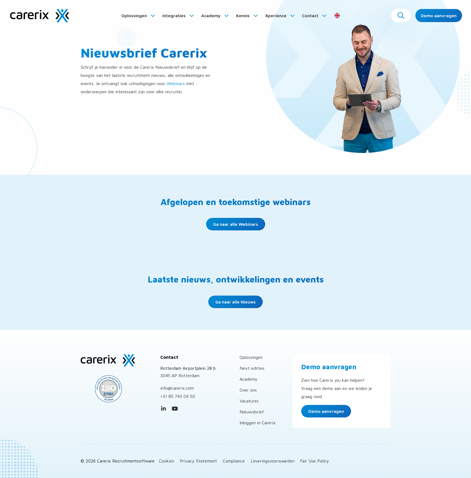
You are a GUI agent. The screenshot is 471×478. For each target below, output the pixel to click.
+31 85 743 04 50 (177, 396)
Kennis (243, 15)
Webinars (176, 83)
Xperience (276, 15)
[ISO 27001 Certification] (116, 388)
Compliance (234, 460)
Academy (211, 15)
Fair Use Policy (314, 460)
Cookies (166, 460)
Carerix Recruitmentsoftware (39, 15)
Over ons (248, 389)
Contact (310, 15)
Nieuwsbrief (252, 411)
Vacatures (249, 400)
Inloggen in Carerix (258, 422)
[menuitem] (138, 15)
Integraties (174, 15)
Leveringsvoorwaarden (272, 460)
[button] (401, 15)
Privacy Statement (198, 460)
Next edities (252, 368)
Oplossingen (134, 15)
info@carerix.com (177, 388)
